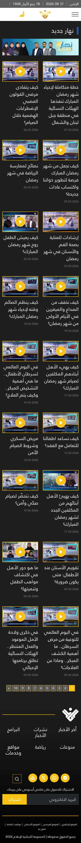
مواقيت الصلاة (14, 824)
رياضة (40, 747)
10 (15, 688)
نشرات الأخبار (40, 732)
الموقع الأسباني (32, 824)
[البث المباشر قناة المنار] (33, 778)
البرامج (13, 729)
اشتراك (14, 799)
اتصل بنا (42, 829)
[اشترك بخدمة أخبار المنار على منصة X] (43, 778)
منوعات (67, 747)
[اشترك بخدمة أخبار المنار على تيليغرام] (65, 778)
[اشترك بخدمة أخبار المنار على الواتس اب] (54, 778)
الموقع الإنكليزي (69, 824)
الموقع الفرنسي (51, 824)
